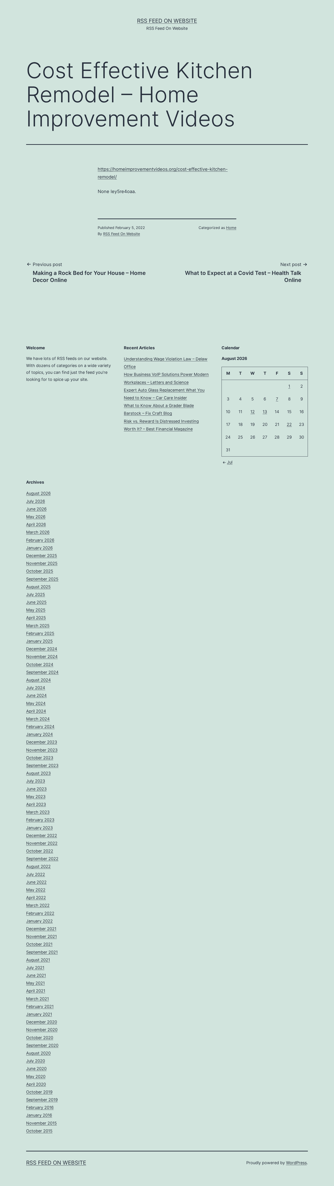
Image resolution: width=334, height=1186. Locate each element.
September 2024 (42, 672)
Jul (229, 462)
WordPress (296, 1162)
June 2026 (36, 509)
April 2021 (35, 990)
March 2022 (38, 905)
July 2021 (35, 967)
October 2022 (39, 851)
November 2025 (41, 563)
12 (252, 411)
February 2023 (40, 819)
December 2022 (41, 835)
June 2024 (36, 695)
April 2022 (36, 897)
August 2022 (38, 866)
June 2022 (36, 882)
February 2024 (40, 726)
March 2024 (38, 718)
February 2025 (40, 633)
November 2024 (42, 656)
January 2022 (39, 921)
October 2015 (39, 1130)
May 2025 (35, 610)
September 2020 (42, 1045)
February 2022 (40, 913)
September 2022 (42, 858)
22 (289, 424)
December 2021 (41, 928)
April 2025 (36, 617)
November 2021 (41, 936)
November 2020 (41, 1029)
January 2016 (39, 1115)
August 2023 (38, 773)
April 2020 (36, 1084)
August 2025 (38, 586)
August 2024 (38, 680)
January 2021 (39, 1014)
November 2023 (41, 750)
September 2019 (42, 1099)
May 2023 (35, 796)
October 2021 (39, 944)
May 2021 (35, 983)
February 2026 (40, 540)
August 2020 (38, 1053)
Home (231, 227)
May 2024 (36, 703)
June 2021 (36, 975)
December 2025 (41, 555)
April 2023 (36, 804)
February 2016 (40, 1107)
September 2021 (42, 952)
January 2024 (39, 734)
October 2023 (39, 757)
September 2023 (42, 765)
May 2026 (35, 516)
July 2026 (35, 501)
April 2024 (36, 711)
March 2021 (37, 998)
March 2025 (38, 625)
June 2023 (36, 788)
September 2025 (42, 579)
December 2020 (41, 1022)
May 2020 (35, 1076)
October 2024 (39, 664)
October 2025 (39, 571)
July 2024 (35, 687)
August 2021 (38, 959)
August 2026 (38, 493)
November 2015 (41, 1123)
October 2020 (39, 1037)
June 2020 (36, 1068)
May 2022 (35, 889)
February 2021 (40, 1006)
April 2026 (36, 524)
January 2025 (39, 641)
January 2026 (39, 547)
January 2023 (39, 827)
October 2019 (39, 1092)
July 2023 (35, 781)
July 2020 (35, 1060)
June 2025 (36, 602)
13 (265, 411)
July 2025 (35, 594)
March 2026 (38, 532)
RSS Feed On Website (167, 21)
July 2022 (35, 874)
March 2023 (38, 812)
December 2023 (41, 742)
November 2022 (41, 843)
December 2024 (41, 648)
